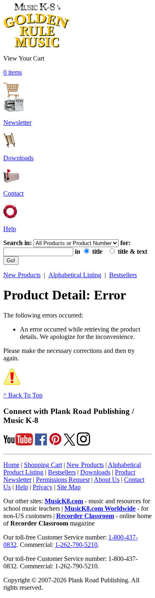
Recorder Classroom (85, 515)
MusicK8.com (64, 501)
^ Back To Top (23, 395)
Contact (13, 193)
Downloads (18, 157)
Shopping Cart (43, 464)
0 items (12, 72)
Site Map (69, 487)
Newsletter (17, 122)
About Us (106, 479)
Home (11, 464)
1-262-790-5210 (76, 544)
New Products (22, 274)
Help (9, 228)
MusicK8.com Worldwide (100, 508)
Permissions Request (63, 479)
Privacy (42, 487)
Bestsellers (123, 274)
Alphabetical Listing (74, 274)
